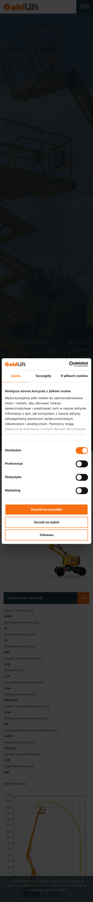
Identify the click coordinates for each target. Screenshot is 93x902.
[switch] (82, 463)
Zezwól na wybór (46, 522)
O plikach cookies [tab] (74, 376)
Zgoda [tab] (16, 376)
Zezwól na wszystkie (46, 509)
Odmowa (46, 535)
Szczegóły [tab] (43, 376)
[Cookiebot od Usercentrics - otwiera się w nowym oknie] (69, 364)
